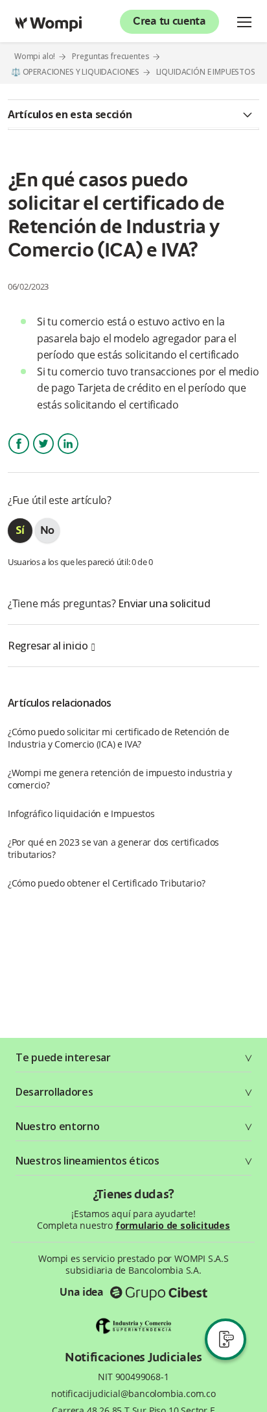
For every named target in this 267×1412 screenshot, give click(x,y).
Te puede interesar (63, 1057)
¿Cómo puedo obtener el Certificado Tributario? (106, 883)
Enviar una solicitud (164, 603)
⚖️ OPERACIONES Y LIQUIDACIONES (75, 71)
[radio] (20, 530)
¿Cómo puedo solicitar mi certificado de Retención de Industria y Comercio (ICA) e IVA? (118, 737)
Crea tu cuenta (169, 22)
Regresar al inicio (48, 645)
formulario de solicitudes (172, 1225)
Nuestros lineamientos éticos (87, 1161)
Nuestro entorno (58, 1126)
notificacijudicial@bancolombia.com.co (133, 1394)
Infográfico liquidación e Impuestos (81, 813)
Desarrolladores (54, 1092)
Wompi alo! (34, 56)
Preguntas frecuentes (111, 56)
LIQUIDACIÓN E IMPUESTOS (205, 72)
